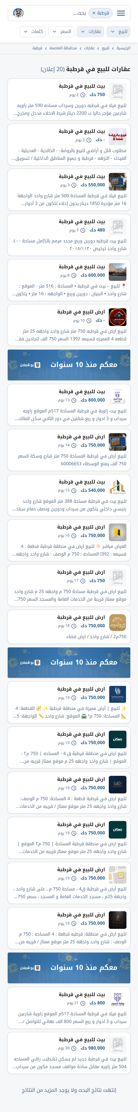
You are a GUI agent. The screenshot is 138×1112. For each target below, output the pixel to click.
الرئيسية (123, 48)
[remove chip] (94, 13)
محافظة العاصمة (63, 48)
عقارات (89, 48)
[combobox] (69, 13)
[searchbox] (75, 13)
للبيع (105, 48)
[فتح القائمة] (121, 13)
